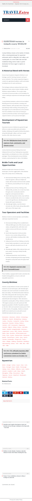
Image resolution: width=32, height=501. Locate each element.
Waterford (16, 375)
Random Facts (18, 335)
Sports (25, 337)
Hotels (4, 329)
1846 (20, 343)
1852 (24, 343)
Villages (8, 341)
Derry (3, 367)
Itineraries (24, 329)
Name (3, 333)
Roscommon (16, 373)
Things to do (18, 339)
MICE (16, 331)
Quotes (12, 335)
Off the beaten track (21, 333)
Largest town (5, 331)
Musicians (25, 331)
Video (3, 341)
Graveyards (14, 325)
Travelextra (7, 48)
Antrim (3, 365)
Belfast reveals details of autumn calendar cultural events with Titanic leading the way (14, 451)
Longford (10, 371)
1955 (3, 345)
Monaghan (5, 373)
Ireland (28, 48)
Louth (14, 371)
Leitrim (27, 369)
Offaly (10, 373)
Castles (4, 321)
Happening (21, 325)
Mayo (18, 371)
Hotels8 (9, 329)
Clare (22, 365)
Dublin (17, 367)
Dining (26, 321)
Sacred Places (11, 337)
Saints (17, 337)
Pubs (7, 335)
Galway (4, 369)
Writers (13, 343)
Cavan (18, 365)
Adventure (12, 317)
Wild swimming (6, 343)
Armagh (9, 365)
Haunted (4, 327)
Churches (9, 321)
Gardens (4, 325)
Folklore (21, 323)
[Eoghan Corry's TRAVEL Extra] (16, 12)
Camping (24, 319)
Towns (24, 339)
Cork (26, 365)
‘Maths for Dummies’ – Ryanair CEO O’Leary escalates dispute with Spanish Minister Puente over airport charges (16, 4)
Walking (14, 341)
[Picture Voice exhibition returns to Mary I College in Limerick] (16, 465)
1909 (27, 343)
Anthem (18, 317)
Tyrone (10, 375)
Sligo (22, 373)
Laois (23, 369)
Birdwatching (17, 319)
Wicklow (10, 377)
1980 (7, 345)
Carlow (13, 365)
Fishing (16, 323)
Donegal (8, 367)
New (8, 333)
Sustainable (11, 339)
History (19, 327)
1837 (17, 343)
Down (13, 367)
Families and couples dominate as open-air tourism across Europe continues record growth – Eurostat (16, 426)
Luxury (12, 331)
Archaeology (24, 317)
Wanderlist (19, 341)
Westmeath (23, 375)
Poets (3, 335)
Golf (9, 325)
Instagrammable (16, 329)
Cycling (22, 321)
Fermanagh (23, 367)
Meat (23, 371)
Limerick (4, 371)
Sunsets (4, 339)
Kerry (8, 369)
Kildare (13, 369)
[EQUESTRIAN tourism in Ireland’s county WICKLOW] (16, 32)
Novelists (12, 333)
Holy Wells (24, 327)
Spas (21, 337)
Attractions (5, 319)
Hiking (14, 327)
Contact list (16, 321)
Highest (10, 327)
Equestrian (5, 323)
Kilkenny (18, 369)
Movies (20, 331)
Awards (11, 319)
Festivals (11, 323)
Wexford (4, 377)
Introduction (5, 317)
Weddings (26, 341)
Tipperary (4, 375)
